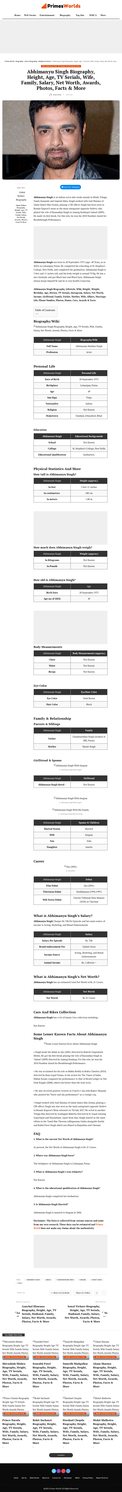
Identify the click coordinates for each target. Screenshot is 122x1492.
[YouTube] (63, 1471)
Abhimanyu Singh (33, 1280)
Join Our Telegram (72, 187)
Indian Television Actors (70, 66)
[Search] (118, 15)
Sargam (83, 1280)
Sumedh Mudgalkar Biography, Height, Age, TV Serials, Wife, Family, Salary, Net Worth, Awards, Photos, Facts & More (76, 1375)
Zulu (20, 1283)
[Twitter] (54, 1471)
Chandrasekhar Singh (65, 1280)
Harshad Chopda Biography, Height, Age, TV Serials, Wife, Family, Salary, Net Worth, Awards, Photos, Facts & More (76, 1431)
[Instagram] (58, 1471)
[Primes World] (61, 5)
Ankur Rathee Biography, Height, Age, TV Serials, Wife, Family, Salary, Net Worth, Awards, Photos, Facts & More (21, 213)
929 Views (69, 94)
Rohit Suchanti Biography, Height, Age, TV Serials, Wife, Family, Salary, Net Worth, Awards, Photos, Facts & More (46, 1431)
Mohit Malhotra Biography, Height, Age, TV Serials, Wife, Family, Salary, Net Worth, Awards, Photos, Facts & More (106, 1431)
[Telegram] (104, 1293)
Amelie (48, 1280)
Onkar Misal (57, 94)
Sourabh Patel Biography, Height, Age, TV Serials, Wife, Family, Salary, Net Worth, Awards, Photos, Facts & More (46, 1375)
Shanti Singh (97, 1280)
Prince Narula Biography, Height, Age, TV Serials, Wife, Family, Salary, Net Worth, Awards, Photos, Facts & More (15, 1431)
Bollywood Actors (49, 66)
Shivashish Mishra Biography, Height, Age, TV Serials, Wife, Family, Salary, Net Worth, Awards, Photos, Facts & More (15, 1375)
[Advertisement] (61, 36)
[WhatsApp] (97, 1293)
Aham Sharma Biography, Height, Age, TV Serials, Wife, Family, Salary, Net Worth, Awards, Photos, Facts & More (106, 1375)
